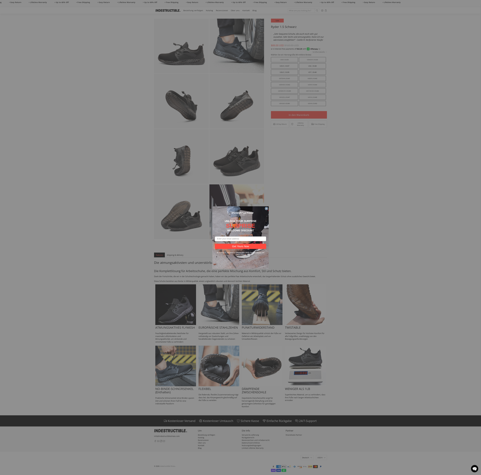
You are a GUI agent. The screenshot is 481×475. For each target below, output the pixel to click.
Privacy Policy (240, 254)
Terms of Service (255, 252)
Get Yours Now (240, 246)
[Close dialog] (266, 208)
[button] (474, 468)
